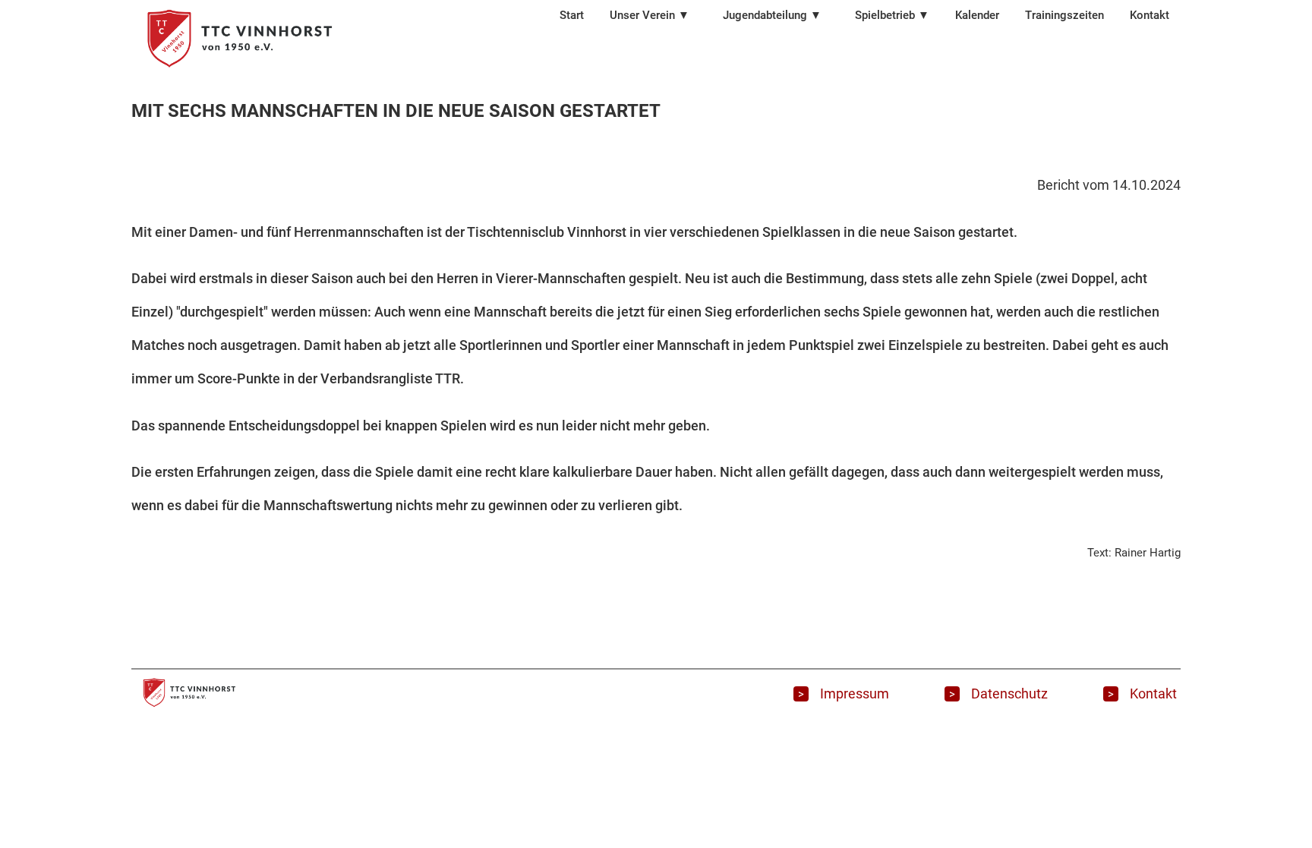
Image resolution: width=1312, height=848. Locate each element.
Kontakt (1149, 15)
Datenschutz (1009, 694)
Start (572, 15)
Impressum (854, 694)
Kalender (977, 15)
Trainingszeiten (1064, 15)
